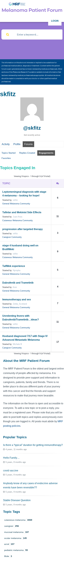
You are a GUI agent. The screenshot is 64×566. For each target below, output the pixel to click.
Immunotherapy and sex (16, 299)
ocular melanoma (15, 538)
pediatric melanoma (16, 550)
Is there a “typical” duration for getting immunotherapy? (33, 445)
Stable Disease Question (17, 500)
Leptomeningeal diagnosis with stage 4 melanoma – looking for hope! (24, 193)
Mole (8, 556)
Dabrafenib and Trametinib (18, 282)
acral (9, 544)
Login (55, 20)
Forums (28, 144)
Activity (6, 144)
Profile (17, 144)
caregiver (11, 526)
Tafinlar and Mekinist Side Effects (21, 212)
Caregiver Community (12, 237)
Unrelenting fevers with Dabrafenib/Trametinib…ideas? (20, 318)
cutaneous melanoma (18, 520)
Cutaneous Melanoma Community (17, 220)
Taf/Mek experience (13, 266)
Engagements (46, 153)
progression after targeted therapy (22, 229)
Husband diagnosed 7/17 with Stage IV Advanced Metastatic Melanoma (25, 338)
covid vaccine (10, 470)
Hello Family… (11, 457)
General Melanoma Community (16, 203)
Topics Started (9, 153)
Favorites (6, 158)
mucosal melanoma (16, 532)
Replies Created (27, 153)
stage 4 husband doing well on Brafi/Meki (20, 247)
